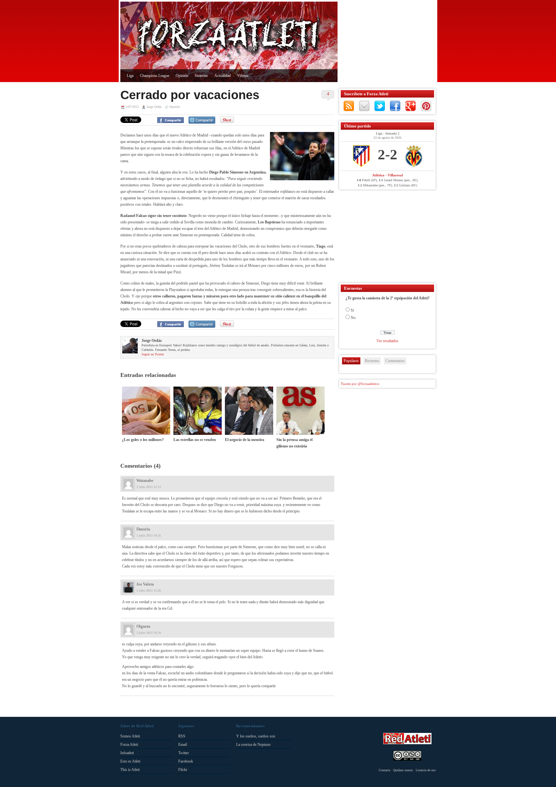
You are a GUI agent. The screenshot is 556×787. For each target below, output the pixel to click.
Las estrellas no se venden (194, 439)
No (353, 317)
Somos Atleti (130, 736)
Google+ (410, 106)
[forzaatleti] (228, 37)
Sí (352, 310)
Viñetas (242, 75)
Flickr (182, 769)
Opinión (182, 75)
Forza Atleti (129, 744)
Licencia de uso (426, 770)
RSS (349, 106)
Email (182, 744)
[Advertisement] (386, 42)
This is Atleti (130, 769)
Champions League (154, 75)
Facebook (395, 106)
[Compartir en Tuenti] (202, 120)
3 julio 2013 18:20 (148, 632)
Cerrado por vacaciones (189, 95)
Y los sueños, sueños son (255, 736)
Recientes (372, 361)
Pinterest (426, 106)
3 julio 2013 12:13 (148, 487)
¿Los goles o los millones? (143, 439)
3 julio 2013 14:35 (148, 535)
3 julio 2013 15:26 (148, 590)
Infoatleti (127, 753)
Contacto (384, 770)
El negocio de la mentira (244, 439)
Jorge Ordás (154, 106)
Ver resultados (387, 341)
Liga (130, 75)
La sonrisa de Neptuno (253, 744)
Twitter (380, 106)
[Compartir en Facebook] (170, 120)
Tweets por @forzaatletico (360, 384)
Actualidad (222, 75)
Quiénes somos (403, 770)
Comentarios (395, 361)
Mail (364, 106)
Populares (351, 361)
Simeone (201, 75)
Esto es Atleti (130, 761)
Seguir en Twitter (153, 354)
